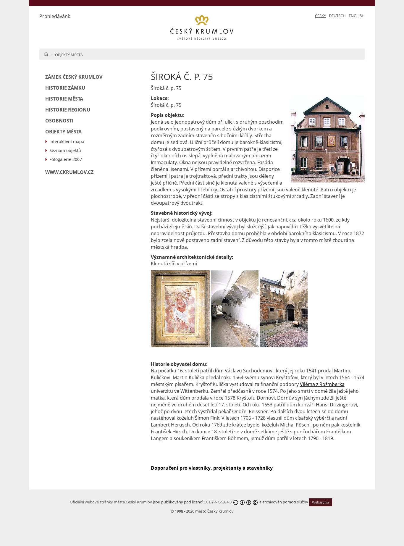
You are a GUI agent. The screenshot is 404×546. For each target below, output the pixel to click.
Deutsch (337, 15)
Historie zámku (65, 88)
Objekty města (69, 54)
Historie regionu (67, 109)
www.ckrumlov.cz (69, 172)
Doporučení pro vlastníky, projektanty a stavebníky (212, 468)
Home (46, 54)
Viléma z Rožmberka (322, 384)
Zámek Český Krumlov (73, 77)
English (357, 15)
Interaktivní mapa (66, 141)
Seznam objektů (65, 150)
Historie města (64, 99)
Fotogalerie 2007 (65, 159)
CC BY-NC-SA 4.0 (217, 502)
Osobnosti (59, 120)
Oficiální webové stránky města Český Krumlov (111, 502)
